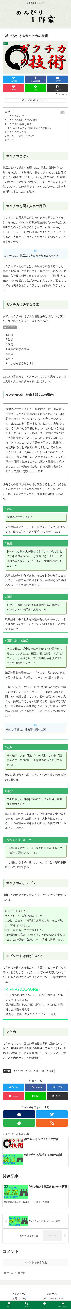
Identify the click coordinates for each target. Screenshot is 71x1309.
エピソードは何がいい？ (20, 136)
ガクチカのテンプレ (18, 132)
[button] (64, 678)
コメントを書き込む (35, 1262)
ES (29, 1071)
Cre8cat (19, 1071)
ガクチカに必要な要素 (19, 124)
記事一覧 (52, 1293)
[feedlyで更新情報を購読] (19, 1123)
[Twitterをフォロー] (52, 1114)
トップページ (19, 1293)
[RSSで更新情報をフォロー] (52, 1123)
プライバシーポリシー (52, 1298)
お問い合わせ (19, 1298)
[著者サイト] (19, 1114)
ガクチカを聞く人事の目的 (22, 120)
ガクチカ (40, 1071)
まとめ (10, 140)
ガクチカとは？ (15, 116)
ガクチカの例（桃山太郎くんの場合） (32, 128)
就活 (8, 1071)
